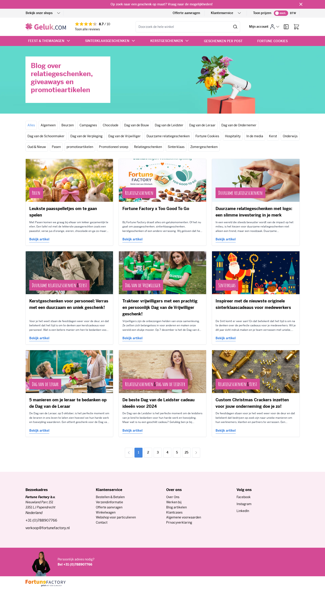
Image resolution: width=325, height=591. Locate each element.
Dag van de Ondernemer (238, 125)
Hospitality (233, 136)
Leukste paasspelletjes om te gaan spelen (63, 212)
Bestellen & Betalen (110, 497)
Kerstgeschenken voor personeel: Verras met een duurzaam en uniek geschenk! (68, 304)
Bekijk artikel (39, 239)
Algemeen (48, 125)
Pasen (56, 147)
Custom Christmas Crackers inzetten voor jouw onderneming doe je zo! (252, 403)
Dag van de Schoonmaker (46, 136)
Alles (31, 125)
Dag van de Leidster (169, 125)
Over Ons (172, 497)
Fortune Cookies (207, 136)
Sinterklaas (176, 147)
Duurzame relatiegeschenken (168, 136)
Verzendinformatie (109, 502)
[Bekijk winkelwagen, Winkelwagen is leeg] (296, 26)
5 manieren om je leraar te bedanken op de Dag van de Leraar (68, 403)
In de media (254, 136)
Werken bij (174, 502)
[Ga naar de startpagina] (45, 27)
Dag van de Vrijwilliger (124, 136)
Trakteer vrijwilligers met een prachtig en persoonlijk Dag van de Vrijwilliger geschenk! (159, 307)
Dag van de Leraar (202, 125)
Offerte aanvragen (186, 13)
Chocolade (110, 125)
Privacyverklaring (179, 522)
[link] (129, 453)
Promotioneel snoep (113, 147)
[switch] (281, 13)
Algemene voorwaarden (183, 517)
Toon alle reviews (87, 29)
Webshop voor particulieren (116, 517)
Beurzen (67, 125)
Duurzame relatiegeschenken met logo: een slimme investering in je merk (254, 212)
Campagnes (88, 125)
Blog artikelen (176, 507)
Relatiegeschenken (148, 147)
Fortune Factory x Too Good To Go (155, 208)
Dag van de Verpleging (86, 136)
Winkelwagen (105, 512)
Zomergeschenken (204, 147)
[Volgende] (196, 453)
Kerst (273, 136)
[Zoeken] (235, 26)
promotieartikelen (80, 147)
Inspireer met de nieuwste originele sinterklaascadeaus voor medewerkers (253, 304)
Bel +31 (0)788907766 (75, 564)
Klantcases (174, 512)
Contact (101, 522)
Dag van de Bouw (136, 125)
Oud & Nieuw (36, 147)
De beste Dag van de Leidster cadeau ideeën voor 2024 (158, 403)
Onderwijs (290, 136)
